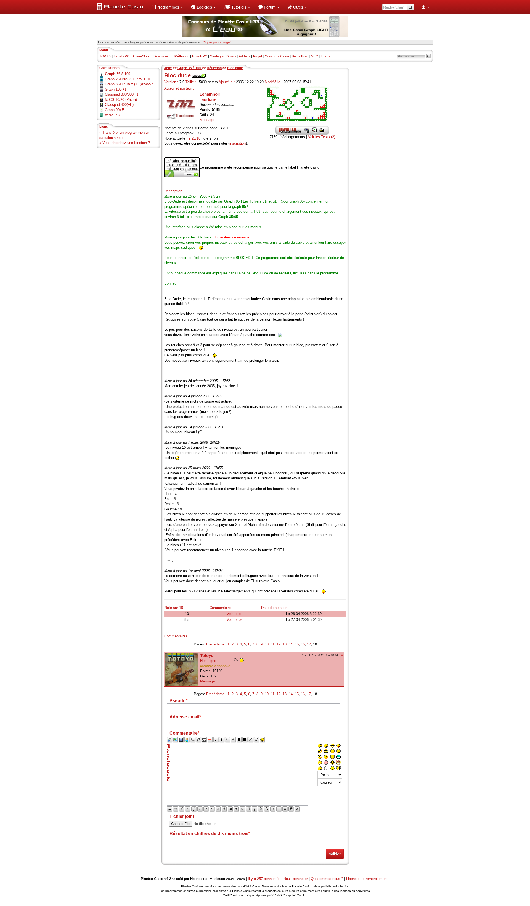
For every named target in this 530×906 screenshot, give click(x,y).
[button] (167, 7)
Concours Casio (277, 56)
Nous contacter (295, 879)
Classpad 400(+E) (119, 105)
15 (297, 644)
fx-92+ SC (113, 115)
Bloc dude (235, 68)
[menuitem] (167, 7)
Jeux (168, 68)
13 (285, 644)
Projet (258, 56)
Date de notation (274, 608)
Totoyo (206, 655)
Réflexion (214, 68)
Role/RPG (200, 56)
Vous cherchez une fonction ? (126, 143)
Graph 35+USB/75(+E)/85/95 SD (131, 84)
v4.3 (167, 879)
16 (303, 644)
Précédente (215, 644)
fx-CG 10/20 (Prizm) (121, 100)
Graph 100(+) (115, 89)
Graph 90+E (114, 110)
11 (272, 644)
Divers (231, 56)
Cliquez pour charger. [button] (217, 42)
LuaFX (326, 56)
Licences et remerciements (367, 879)
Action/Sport (142, 56)
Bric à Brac (300, 56)
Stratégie (217, 56)
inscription (237, 143)
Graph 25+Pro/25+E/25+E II (127, 79)
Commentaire (220, 608)
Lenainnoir (210, 94)
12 (278, 644)
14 (291, 644)
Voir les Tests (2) (321, 137)
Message (207, 120)
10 (267, 644)
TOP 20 (105, 56)
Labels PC (121, 56)
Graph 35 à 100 (189, 68)
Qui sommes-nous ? (327, 879)
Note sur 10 (174, 608)
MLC (315, 56)
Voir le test (235, 614)
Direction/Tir (163, 56)
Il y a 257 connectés (265, 879)
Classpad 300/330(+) (121, 94)
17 (309, 644)
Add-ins (245, 56)
